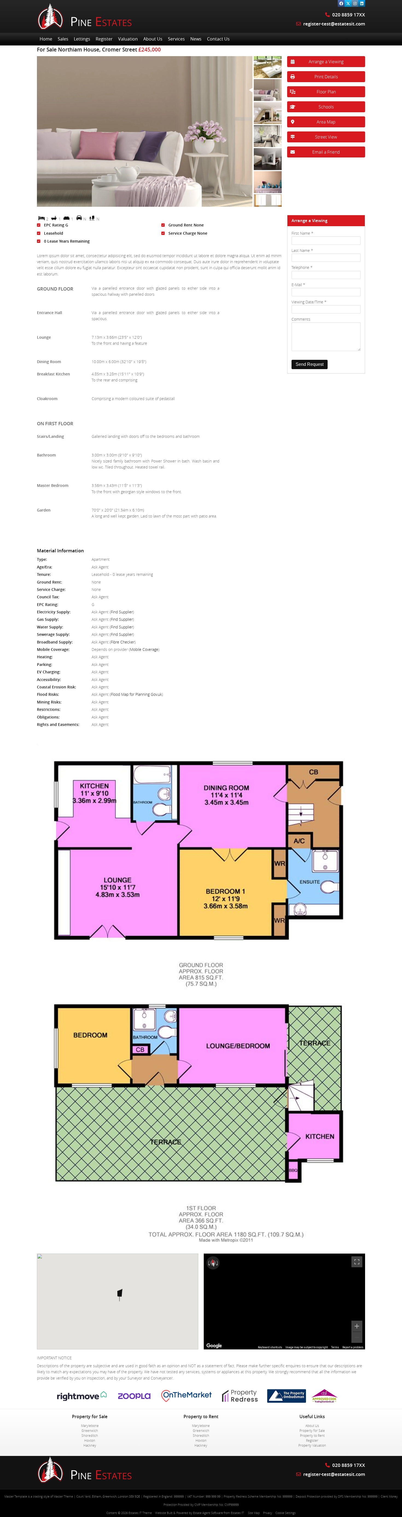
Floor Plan (326, 92)
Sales (63, 39)
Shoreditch (89, 1435)
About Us (152, 39)
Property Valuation (312, 1445)
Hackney (89, 1445)
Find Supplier (122, 611)
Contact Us (218, 39)
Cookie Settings (285, 1513)
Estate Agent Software (208, 1513)
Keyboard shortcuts (270, 1347)
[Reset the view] (213, 1263)
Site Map (254, 1513)
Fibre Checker (123, 642)
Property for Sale (312, 1430)
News (196, 39)
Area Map (326, 122)
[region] (284, 1301)
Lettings (82, 39)
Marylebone (90, 1425)
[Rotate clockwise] (218, 1262)
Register (104, 39)
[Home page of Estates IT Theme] (85, 28)
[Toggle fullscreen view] (356, 1261)
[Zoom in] (356, 1326)
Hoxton (89, 1440)
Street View (326, 137)
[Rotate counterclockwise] (208, 1262)
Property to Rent (312, 1435)
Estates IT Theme (140, 1513)
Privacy (267, 1513)
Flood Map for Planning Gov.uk (136, 694)
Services (176, 39)
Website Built (164, 1513)
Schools (326, 107)
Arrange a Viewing (326, 62)
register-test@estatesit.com (334, 24)
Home (46, 39)
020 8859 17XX (348, 15)
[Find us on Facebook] (341, 3)
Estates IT (237, 1513)
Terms (335, 1347)
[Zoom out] (356, 1337)
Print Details (326, 77)
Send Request (310, 364)
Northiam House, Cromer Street (87, 49)
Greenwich (89, 1430)
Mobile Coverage (144, 649)
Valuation (128, 39)
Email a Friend (326, 152)
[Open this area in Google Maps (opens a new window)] (214, 1345)
